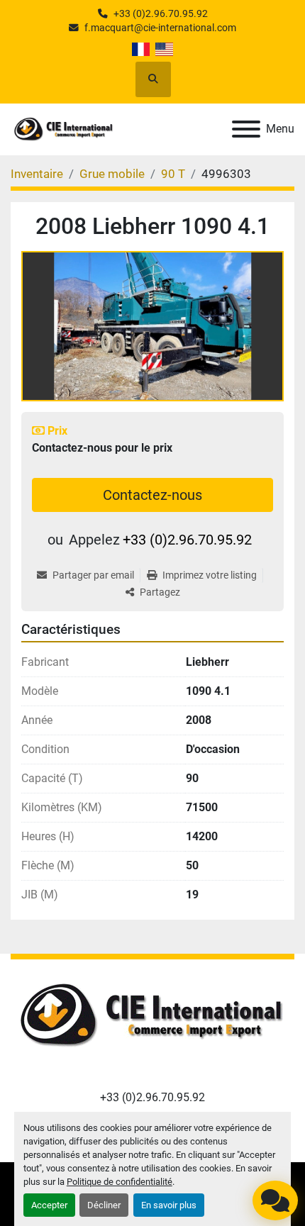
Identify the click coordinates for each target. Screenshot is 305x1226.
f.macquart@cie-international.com (160, 27)
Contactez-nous (152, 494)
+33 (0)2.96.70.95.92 (160, 13)
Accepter (49, 1205)
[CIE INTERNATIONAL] (152, 1015)
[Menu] (246, 129)
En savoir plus (168, 1205)
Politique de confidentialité (119, 1181)
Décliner (104, 1205)
